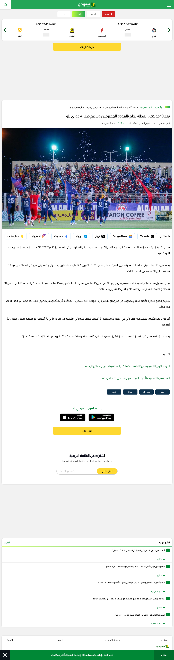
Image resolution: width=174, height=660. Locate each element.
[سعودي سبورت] (87, 4)
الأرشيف (9, 640)
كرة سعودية (146, 107)
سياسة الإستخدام (112, 640)
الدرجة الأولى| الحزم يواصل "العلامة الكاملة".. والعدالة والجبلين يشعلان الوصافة (127, 366)
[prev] (169, 30)
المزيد (7, 542)
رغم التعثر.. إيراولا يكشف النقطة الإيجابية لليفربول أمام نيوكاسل (82, 655)
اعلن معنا (59, 640)
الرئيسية (159, 107)
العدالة (130, 392)
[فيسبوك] (61, 236)
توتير (105, 235)
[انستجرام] (39, 236)
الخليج (114, 392)
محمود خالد (158, 123)
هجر (162, 392)
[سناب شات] (16, 236)
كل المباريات (87, 46)
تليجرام (87, 235)
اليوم (79, 14)
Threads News (149, 235)
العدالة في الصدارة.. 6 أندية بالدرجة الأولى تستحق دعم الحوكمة (136, 378)
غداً (64, 14)
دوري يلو (146, 392)
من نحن (164, 640)
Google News (127, 235)
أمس (93, 14)
